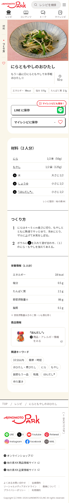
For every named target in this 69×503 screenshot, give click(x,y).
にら (15, 158)
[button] (46, 4)
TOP (5, 404)
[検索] (35, 5)
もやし (17, 167)
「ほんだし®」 (26, 192)
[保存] (3, 63)
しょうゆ (23, 183)
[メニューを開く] (64, 4)
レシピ (18, 404)
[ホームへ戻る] (13, 4)
